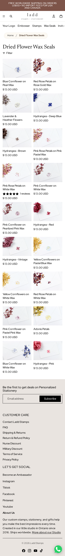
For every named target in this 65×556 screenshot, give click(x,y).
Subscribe (50, 398)
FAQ (5, 427)
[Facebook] (24, 551)
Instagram (9, 481)
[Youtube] (36, 551)
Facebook (9, 494)
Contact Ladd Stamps (16, 422)
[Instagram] (30, 551)
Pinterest (8, 500)
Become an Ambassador (17, 475)
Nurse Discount (12, 443)
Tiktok (6, 487)
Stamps (37, 26)
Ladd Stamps (37, 543)
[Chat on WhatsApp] (58, 549)
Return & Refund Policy (16, 438)
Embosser (24, 26)
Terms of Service (12, 454)
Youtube (8, 506)
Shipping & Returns (14, 432)
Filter (9, 53)
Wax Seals (50, 26)
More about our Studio (46, 532)
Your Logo (8, 26)
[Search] (11, 16)
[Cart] (61, 16)
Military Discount (12, 449)
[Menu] (4, 16)
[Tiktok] (41, 551)
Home (10, 35)
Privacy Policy (10, 459)
